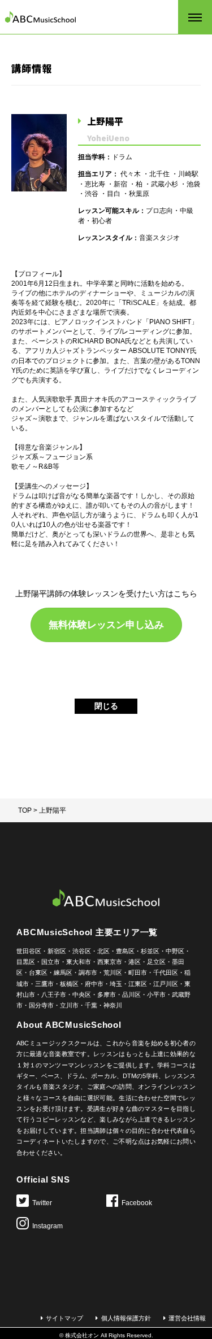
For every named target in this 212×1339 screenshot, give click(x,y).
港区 (134, 961)
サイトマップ (64, 1318)
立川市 (69, 1005)
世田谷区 (28, 951)
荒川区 (112, 972)
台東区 (38, 972)
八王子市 (53, 994)
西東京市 (109, 961)
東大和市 (78, 961)
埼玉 (116, 983)
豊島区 (125, 951)
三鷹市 (44, 983)
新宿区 (56, 951)
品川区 (131, 994)
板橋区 (69, 983)
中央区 (81, 994)
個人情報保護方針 (125, 1318)
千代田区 (165, 972)
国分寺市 (41, 1005)
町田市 (137, 972)
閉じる (106, 705)
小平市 (156, 994)
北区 (103, 951)
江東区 (137, 983)
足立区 (156, 961)
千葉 (91, 1005)
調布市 (88, 972)
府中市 (94, 983)
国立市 (50, 961)
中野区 (175, 951)
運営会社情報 (187, 1318)
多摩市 (106, 994)
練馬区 (63, 972)
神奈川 (112, 1005)
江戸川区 (165, 983)
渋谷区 (81, 951)
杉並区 (150, 951)
